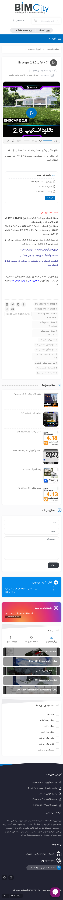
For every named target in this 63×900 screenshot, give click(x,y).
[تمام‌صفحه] (55, 140)
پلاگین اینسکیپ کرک (47, 339)
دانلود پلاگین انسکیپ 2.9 (45, 349)
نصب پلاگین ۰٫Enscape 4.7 (44, 805)
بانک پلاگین (49, 726)
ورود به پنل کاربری (21, 30)
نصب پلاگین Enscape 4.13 (45, 799)
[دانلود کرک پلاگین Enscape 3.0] (51, 400)
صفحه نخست (53, 49)
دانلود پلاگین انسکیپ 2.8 (45, 344)
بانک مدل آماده (47, 732)
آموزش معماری (34, 49)
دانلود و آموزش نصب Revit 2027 (42, 788)
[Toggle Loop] (13, 140)
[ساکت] (40, 140)
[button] (31, 113)
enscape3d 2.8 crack (45, 304)
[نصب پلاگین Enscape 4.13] (51, 494)
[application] (31, 113)
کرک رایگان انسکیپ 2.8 (46, 368)
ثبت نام (41, 30)
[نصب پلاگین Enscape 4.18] (51, 438)
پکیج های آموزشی (46, 738)
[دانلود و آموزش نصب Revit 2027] (51, 456)
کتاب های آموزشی (46, 744)
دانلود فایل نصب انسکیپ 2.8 (46, 356)
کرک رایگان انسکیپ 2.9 (46, 373)
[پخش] (8, 140)
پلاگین (22, 75)
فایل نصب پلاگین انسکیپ (45, 363)
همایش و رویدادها (46, 750)
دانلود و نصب (14, 75)
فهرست (53, 39)
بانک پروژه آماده (47, 720)
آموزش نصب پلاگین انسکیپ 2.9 (48, 333)
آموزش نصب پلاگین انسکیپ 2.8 (48, 324)
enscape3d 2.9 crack (45, 309)
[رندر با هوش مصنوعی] (51, 475)
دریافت (50, 198)
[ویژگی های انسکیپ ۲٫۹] (51, 419)
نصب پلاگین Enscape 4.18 (45, 782)
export (50, 714)
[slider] (48, 140)
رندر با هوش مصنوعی (47, 793)
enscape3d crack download (47, 315)
